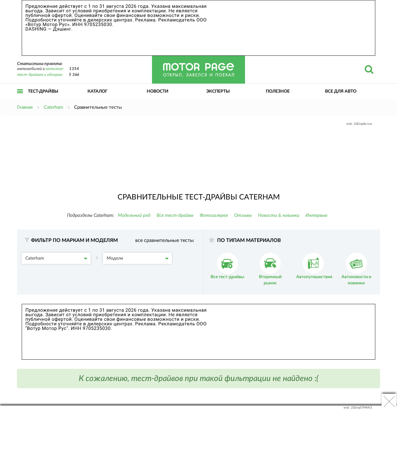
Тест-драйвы (43, 91)
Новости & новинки (278, 215)
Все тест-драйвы (175, 215)
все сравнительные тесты (164, 240)
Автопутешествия (314, 277)
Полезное (278, 91)
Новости (157, 91)
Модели (115, 258)
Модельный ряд (134, 215)
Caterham (34, 258)
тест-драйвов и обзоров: (40, 75)
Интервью (317, 215)
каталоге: (55, 69)
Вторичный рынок (270, 280)
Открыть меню (20, 98)
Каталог (97, 91)
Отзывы (243, 215)
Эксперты (218, 91)
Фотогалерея (214, 215)
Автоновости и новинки (356, 280)
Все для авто (340, 91)
